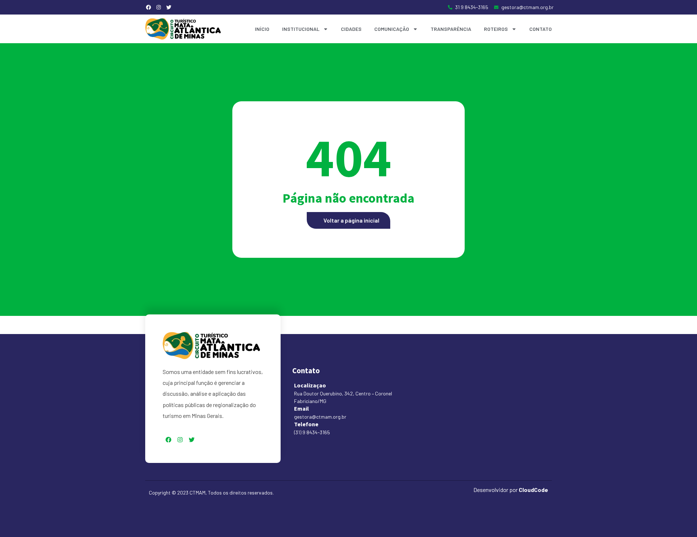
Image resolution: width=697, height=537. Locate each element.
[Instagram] (159, 7)
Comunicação (391, 29)
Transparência (451, 29)
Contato (540, 29)
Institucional (300, 29)
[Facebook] (148, 7)
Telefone (306, 424)
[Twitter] (169, 7)
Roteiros (496, 29)
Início (262, 29)
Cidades (351, 29)
